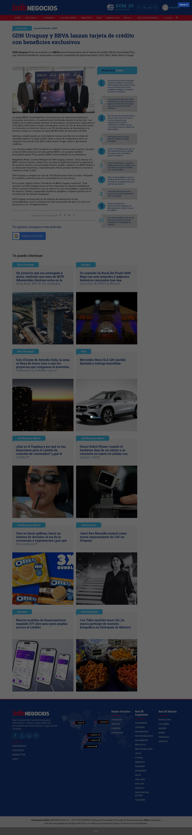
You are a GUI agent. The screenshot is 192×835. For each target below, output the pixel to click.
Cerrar (183, 4)
